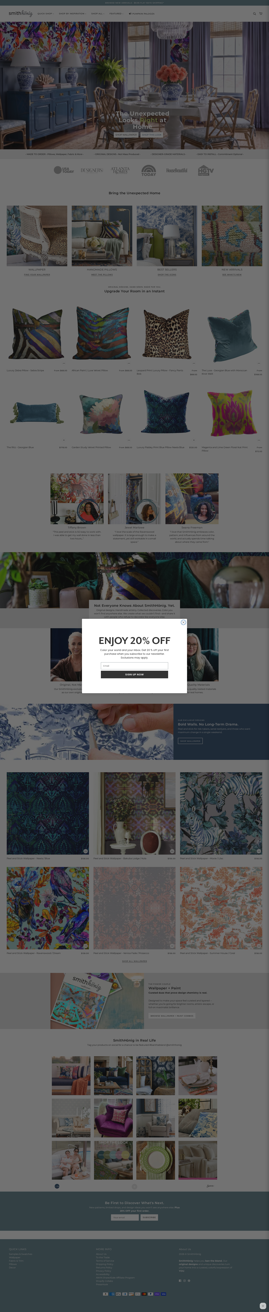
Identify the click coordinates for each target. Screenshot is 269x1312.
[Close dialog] (183, 622)
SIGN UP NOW (134, 674)
